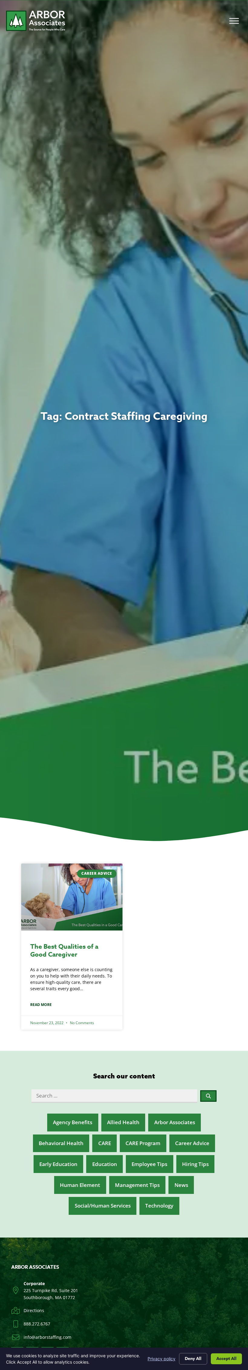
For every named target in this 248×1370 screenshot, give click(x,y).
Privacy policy (161, 1358)
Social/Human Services (103, 1205)
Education (104, 1164)
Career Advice (192, 1143)
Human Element (80, 1184)
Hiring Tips (195, 1164)
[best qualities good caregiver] (71, 897)
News (181, 1184)
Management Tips (137, 1184)
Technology (159, 1205)
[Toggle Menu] (234, 21)
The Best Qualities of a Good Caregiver (64, 950)
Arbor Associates (174, 1122)
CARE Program (143, 1143)
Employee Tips (149, 1164)
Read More (41, 1004)
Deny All (193, 1358)
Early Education (58, 1164)
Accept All (226, 1358)
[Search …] (114, 1096)
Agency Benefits (72, 1122)
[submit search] (208, 1096)
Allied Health (123, 1122)
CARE (104, 1143)
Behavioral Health (61, 1143)
